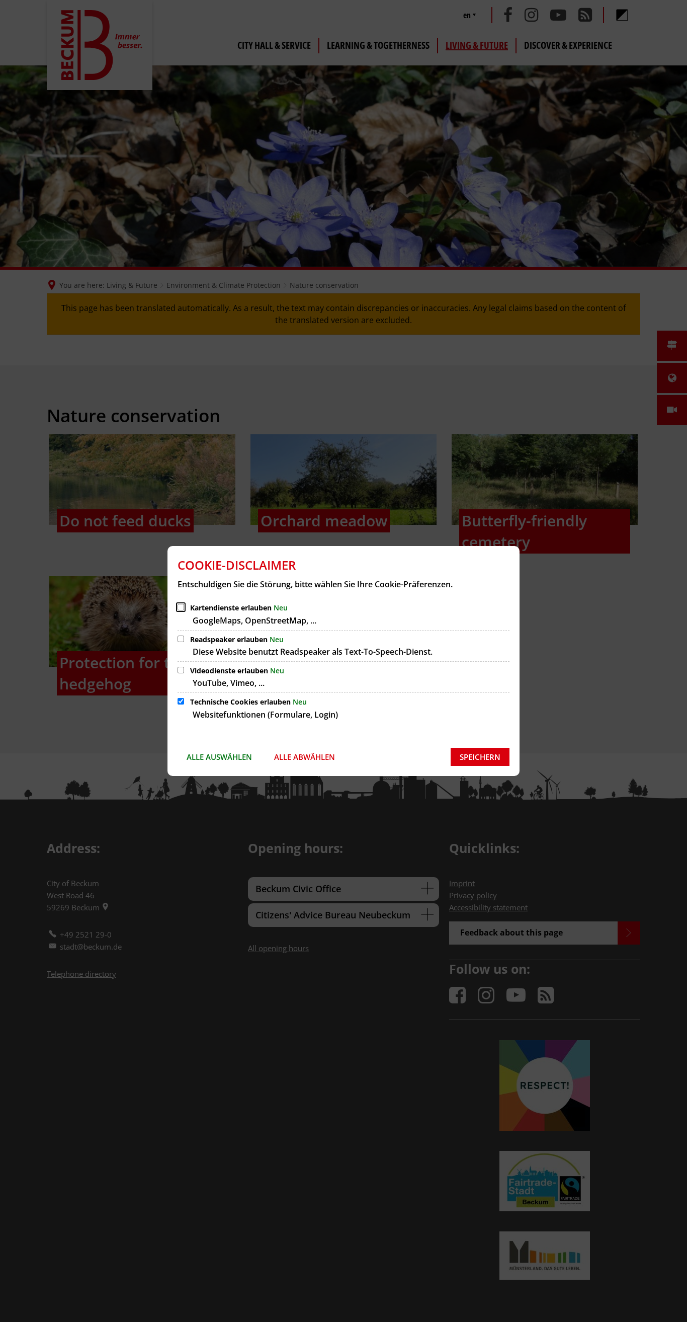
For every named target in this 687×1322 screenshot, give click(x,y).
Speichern (480, 757)
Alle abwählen (304, 757)
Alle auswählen (219, 757)
